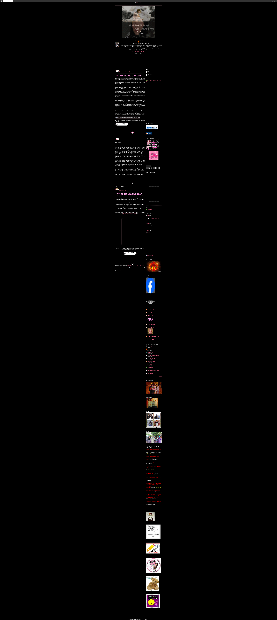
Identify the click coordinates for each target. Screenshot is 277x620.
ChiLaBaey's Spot (151, 361)
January (149, 221)
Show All (160, 376)
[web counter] (149, 209)
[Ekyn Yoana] (150, 292)
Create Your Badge (149, 293)
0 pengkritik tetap (139, 184)
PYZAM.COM (139, 2)
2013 (148, 223)
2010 (148, 228)
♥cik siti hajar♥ (151, 309)
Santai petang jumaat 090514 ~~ (126, 71)
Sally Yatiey (150, 364)
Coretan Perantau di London (153, 370)
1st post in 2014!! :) (123, 140)
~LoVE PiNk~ (142, 41)
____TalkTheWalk (151, 358)
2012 (148, 225)
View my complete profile (138, 51)
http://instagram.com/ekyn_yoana (129, 213)
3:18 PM (129, 265)
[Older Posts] (144, 268)
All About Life (150, 352)
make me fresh (150, 312)
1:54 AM (129, 184)
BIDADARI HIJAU (151, 324)
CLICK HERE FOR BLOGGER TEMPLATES (132, 4)
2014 (148, 215)
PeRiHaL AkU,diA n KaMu (153, 355)
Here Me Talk (150, 373)
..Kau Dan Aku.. (151, 367)
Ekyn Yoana (148, 277)
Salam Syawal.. (122, 190)
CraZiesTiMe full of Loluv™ (153, 336)
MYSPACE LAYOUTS (148, 4)
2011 (148, 227)
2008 (148, 232)
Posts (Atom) (122, 270)
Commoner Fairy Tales (152, 339)
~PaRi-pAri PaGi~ (151, 315)
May (149, 217)
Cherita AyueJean (151, 346)
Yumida (149, 349)
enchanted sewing (151, 327)
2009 (148, 230)
